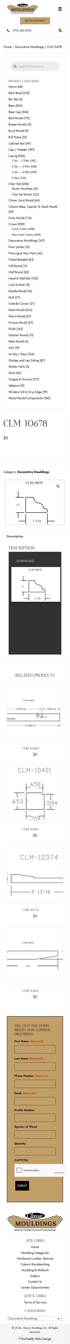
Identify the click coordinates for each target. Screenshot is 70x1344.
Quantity (19, 1144)
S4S (11, 348)
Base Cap (14, 112)
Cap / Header (17, 149)
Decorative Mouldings (29, 47)
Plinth (12, 329)
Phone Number (31, 1076)
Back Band (15, 93)
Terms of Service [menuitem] (35, 1302)
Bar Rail (13, 99)
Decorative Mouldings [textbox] (34, 1318)
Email (25, 1093)
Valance (13, 385)
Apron (12, 86)
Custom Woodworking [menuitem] (35, 1264)
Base (11, 105)
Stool (11, 373)
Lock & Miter (16, 285)
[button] (58, 486)
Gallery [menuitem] (35, 1276)
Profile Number (24, 1110)
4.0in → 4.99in (21, 172)
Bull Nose (14, 137)
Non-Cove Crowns (22, 235)
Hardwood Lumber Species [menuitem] (35, 1258)
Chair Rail (14, 184)
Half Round (15, 272)
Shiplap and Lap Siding (23, 360)
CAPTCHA (21, 1160)
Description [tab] (15, 536)
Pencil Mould (16, 316)
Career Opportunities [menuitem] (35, 1287)
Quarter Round (18, 335)
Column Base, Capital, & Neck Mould (32, 206)
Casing (12, 156)
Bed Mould (15, 118)
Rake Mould (16, 341)
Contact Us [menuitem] (35, 1281)
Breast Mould (17, 124)
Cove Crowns (20, 229)
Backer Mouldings (22, 189)
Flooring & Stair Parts (22, 253)
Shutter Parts (16, 366)
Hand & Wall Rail (19, 278)
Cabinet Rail (16, 143)
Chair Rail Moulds (22, 194)
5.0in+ (15, 178)
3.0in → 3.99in (21, 167)
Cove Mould (16, 218)
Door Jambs (16, 247)
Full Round (15, 266)
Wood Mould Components (25, 398)
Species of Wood (25, 1127)
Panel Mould (16, 310)
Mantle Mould (17, 291)
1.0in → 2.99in (20, 161)
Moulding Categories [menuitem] (35, 1253)
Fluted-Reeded (18, 259)
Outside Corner (18, 303)
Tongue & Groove (20, 379)
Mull (11, 297)
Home (7, 47)
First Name (28, 1041)
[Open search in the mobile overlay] (35, 66)
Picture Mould (17, 322)
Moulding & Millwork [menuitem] (35, 1270)
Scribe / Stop (17, 354)
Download (25, 561)
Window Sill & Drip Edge (25, 392)
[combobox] (35, 1318)
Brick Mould (16, 131)
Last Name (28, 1058)
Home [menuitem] (35, 1247)
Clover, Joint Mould (21, 200)
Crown (12, 224)
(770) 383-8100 (22, 31)
